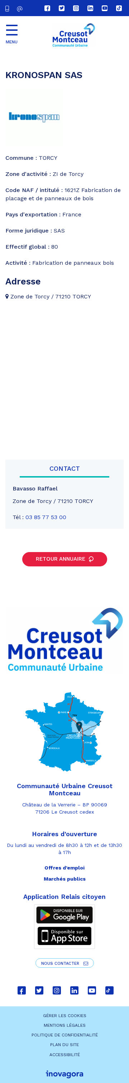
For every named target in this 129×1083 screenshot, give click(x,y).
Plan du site (64, 1044)
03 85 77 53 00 (45, 517)
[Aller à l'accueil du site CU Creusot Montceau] (73, 35)
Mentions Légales (65, 1025)
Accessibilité (64, 1054)
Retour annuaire (61, 559)
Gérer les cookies (64, 1015)
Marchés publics (65, 879)
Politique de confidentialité (65, 1035)
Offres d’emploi (64, 868)
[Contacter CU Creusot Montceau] (20, 8)
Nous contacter (61, 963)
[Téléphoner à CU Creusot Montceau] (8, 8)
